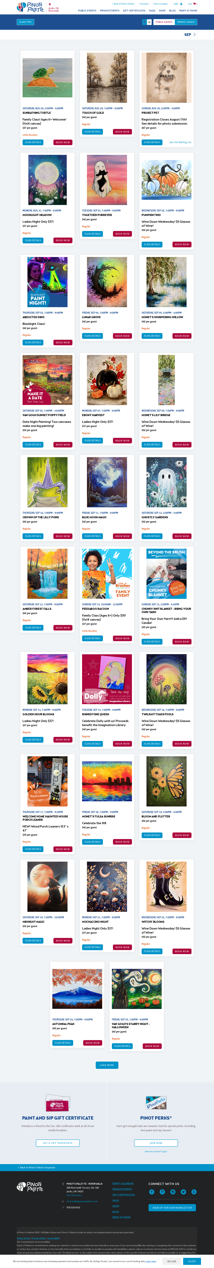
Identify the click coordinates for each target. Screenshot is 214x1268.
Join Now (156, 1143)
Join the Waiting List (180, 142)
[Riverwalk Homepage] (30, 7)
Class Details (33, 142)
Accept (192, 1261)
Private (186, 22)
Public (164, 22)
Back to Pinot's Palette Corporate (37, 1167)
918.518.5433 (73, 1207)
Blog (172, 10)
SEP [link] (188, 34)
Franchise (144, 4)
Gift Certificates (134, 10)
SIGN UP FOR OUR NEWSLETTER (172, 1207)
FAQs (152, 10)
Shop (162, 10)
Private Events (110, 10)
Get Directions (74, 1195)
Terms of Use (23, 1238)
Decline (171, 1261)
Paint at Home (188, 10)
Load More (107, 1065)
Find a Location (161, 4)
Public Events (87, 10)
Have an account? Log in (156, 1151)
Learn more (151, 1261)
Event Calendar (123, 1183)
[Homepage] (39, 1186)
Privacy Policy (39, 1238)
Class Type (25, 22)
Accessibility (53, 1238)
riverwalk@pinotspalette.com (82, 1201)
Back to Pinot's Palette (124, 4)
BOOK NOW (63, 142)
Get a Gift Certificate (58, 1143)
